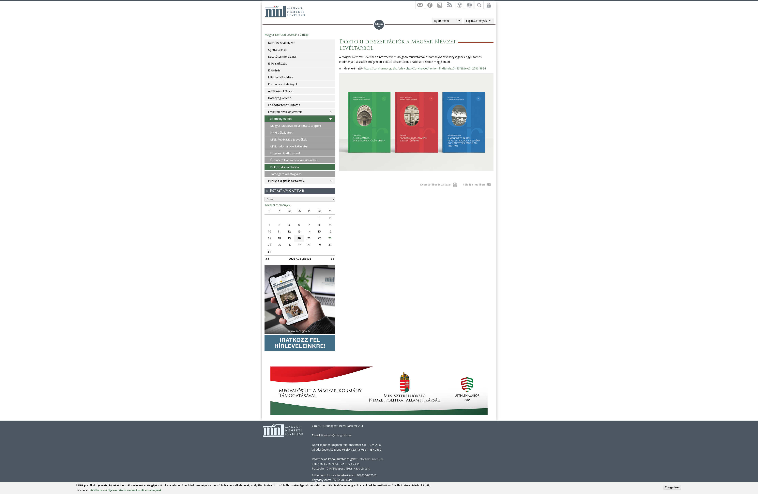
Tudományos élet (280, 119)
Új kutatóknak (277, 50)
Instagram (439, 5)
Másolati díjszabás (280, 77)
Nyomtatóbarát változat (435, 184)
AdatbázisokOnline (280, 91)
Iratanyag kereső (279, 98)
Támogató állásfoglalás (286, 174)
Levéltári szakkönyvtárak (285, 112)
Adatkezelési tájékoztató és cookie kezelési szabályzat (125, 490)
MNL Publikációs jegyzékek (288, 139)
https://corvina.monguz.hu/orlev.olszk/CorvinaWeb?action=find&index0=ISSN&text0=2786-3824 (425, 68)
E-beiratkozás (277, 63)
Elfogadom (672, 487)
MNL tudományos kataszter (289, 146)
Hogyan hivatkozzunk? (285, 153)
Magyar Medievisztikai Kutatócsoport (295, 125)
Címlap (304, 35)
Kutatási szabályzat (281, 43)
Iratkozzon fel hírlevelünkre (419, 5)
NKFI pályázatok (281, 132)
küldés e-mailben (474, 184)
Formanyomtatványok (283, 84)
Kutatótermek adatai (282, 56)
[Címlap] (285, 12)
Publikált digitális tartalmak (286, 181)
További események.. (278, 205)
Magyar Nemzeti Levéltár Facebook (429, 5)
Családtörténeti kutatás (284, 105)
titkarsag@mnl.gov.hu (335, 435)
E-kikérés (274, 70)
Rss (449, 5)
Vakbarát (459, 5)
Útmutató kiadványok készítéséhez (294, 160)
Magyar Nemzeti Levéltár (281, 35)
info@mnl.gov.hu (371, 459)
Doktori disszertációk (284, 167)
